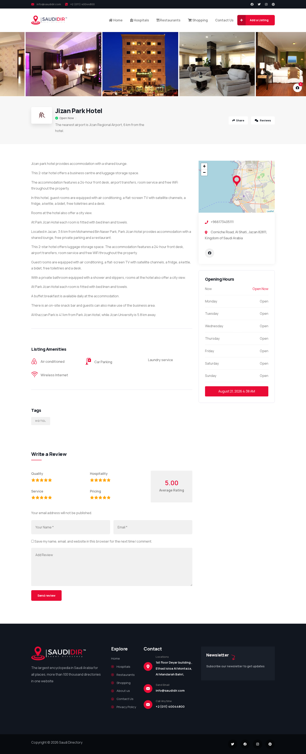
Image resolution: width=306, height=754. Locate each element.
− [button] (204, 172)
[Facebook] (252, 4)
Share (240, 120)
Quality (37, 473)
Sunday (210, 375)
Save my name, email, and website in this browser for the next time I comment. (93, 541)
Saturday (212, 363)
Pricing (95, 491)
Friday (209, 351)
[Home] (49, 20)
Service (37, 491)
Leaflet (270, 211)
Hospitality (99, 473)
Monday (211, 301)
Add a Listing (259, 20)
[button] (298, 64)
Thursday (212, 338)
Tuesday (211, 313)
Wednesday (214, 326)
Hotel (40, 421)
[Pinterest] (273, 4)
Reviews (265, 120)
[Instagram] (266, 4)
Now (208, 288)
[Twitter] (259, 4)
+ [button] (204, 166)
